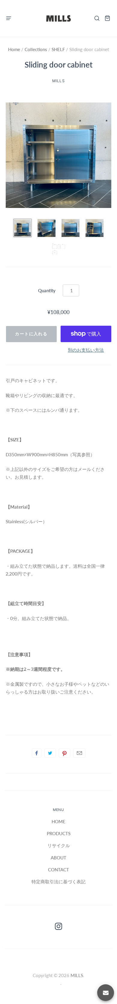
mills (58, 81)
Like (36, 753)
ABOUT (58, 857)
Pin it (64, 753)
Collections (36, 49)
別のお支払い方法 (86, 350)
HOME (58, 821)
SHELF (58, 49)
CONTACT (58, 869)
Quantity (47, 290)
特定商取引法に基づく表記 (59, 881)
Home (14, 49)
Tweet (50, 753)
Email (79, 753)
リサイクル (58, 845)
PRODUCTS (58, 833)
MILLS (76, 975)
